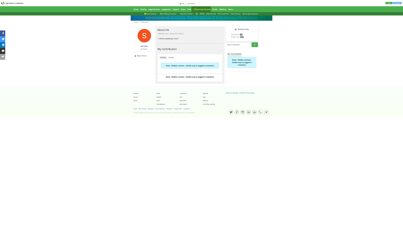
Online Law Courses (202, 9)
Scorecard (183, 93)
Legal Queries (154, 9)
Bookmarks (183, 104)
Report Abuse (141, 56)
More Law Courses (250, 14)
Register (397, 3)
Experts (176, 9)
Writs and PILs (223, 14)
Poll (181, 97)
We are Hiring (142, 109)
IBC (197, 14)
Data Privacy (235, 14)
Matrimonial (211, 14)
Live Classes (151, 14)
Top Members (161, 104)
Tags (204, 97)
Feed (158, 101)
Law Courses (191, 4)
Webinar (222, 9)
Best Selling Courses (168, 14)
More (230, 9)
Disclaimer (169, 109)
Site (183, 4)
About (135, 109)
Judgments (166, 9)
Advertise (151, 109)
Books (215, 9)
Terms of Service (160, 109)
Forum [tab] (171, 57)
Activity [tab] (163, 57)
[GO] (255, 44)
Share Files (183, 101)
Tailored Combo (186, 14)
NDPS (202, 14)
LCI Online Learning (209, 104)
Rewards (205, 93)
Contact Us (186, 109)
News (183, 9)
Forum (135, 97)
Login (389, 3)
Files (189, 9)
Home (135, 9)
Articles (143, 9)
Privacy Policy (178, 109)
